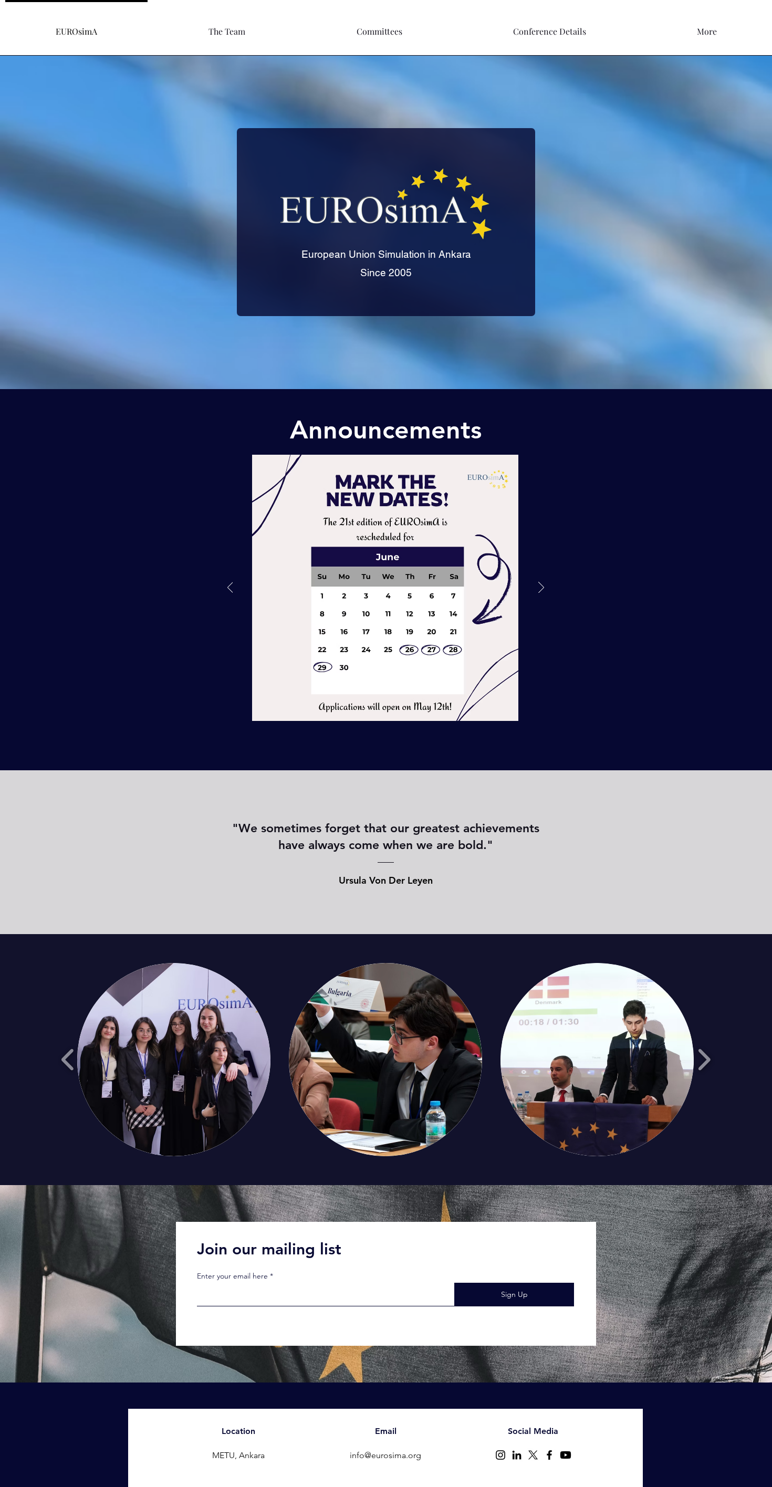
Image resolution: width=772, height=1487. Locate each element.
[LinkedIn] (516, 1455)
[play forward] (704, 1060)
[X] (533, 1455)
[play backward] (68, 1060)
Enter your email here (232, 1276)
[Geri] (230, 588)
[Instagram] (500, 1455)
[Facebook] (549, 1455)
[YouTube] (565, 1455)
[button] (227, 27)
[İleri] (541, 588)
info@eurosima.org (385, 1455)
